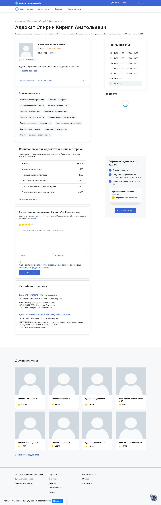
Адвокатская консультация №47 (131, 400)
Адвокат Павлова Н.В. (61, 399)
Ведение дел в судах (57, 100)
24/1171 (53, 53)
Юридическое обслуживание (32, 100)
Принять (57, 501)
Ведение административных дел (61, 117)
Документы (87, 483)
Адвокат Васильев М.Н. (95, 443)
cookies (19, 501)
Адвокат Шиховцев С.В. (28, 443)
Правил (34, 218)
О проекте (53, 474)
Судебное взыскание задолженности (35, 135)
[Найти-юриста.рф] (28, 3)
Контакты (52, 479)
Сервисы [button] (58, 9)
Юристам (52, 483)
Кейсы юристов (55, 488)
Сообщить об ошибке (44, 81)
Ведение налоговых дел (30, 129)
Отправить (30, 272)
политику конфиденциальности (34, 267)
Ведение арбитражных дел (55, 111)
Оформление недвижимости (32, 105)
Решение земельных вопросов (68, 123)
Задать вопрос (26, 9)
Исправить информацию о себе (29, 474)
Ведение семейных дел (30, 111)
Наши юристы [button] (43, 9)
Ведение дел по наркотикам (32, 117)
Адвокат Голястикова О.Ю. (130, 443)
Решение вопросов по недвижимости (35, 123)
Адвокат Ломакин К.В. (27, 399)
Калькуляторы (74, 9)
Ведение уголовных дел (58, 105)
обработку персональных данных (53, 265)
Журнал (85, 479)
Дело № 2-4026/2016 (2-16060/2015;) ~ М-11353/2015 (44, 314)
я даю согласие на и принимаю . (50, 266)
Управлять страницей (27, 81)
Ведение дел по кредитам (56, 129)
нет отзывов (31, 60)
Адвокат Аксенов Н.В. (61, 443)
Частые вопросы (89, 474)
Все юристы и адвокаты (27, 455)
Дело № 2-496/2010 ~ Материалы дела (38, 295)
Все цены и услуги (28, 199)
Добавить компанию (120, 3)
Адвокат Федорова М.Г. (95, 399)
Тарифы (52, 492)
